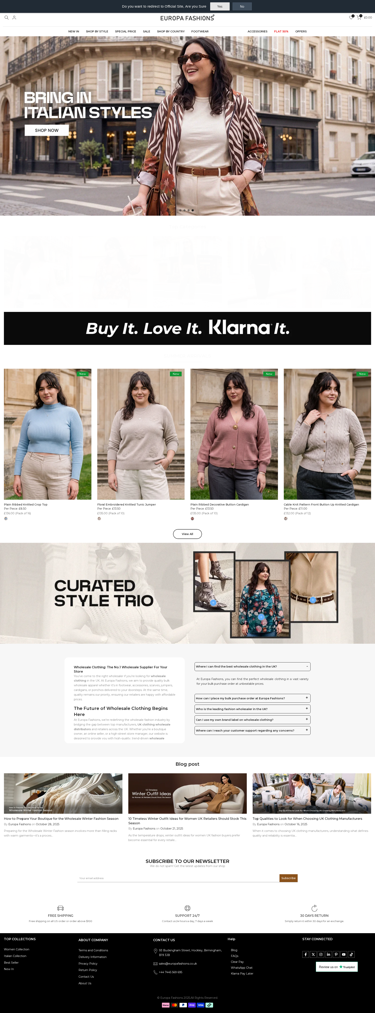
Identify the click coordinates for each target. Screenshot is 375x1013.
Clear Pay (237, 962)
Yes (219, 6)
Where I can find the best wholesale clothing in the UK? (236, 666)
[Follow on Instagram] (321, 954)
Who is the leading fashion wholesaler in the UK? (232, 709)
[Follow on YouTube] (343, 954)
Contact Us (86, 976)
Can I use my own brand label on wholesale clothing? (234, 720)
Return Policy (88, 970)
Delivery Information (93, 957)
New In (9, 969)
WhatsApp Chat (242, 967)
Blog (234, 950)
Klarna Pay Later (242, 973)
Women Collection (16, 949)
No (242, 6)
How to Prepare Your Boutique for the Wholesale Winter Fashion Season (61, 819)
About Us (85, 983)
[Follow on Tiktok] (351, 954)
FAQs (234, 956)
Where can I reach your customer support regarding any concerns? (245, 730)
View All (187, 534)
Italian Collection (15, 956)
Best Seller (11, 962)
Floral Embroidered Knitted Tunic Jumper (126, 504)
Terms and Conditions (93, 950)
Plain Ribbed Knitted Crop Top (25, 504)
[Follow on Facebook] (305, 954)
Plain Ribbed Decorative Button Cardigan (219, 504)
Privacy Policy (88, 963)
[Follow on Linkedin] (328, 954)
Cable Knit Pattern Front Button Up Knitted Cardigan (321, 504)
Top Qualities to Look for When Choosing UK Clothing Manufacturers (307, 819)
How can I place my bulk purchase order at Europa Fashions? (240, 698)
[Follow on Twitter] (313, 954)
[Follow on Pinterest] (336, 954)
